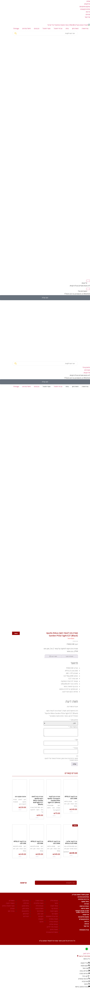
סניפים (88, 14)
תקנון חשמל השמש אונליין (80, 895)
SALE (12, 915)
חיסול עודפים (26, 28)
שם (76, 740)
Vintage (16, 28)
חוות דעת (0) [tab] (53, 656)
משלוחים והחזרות (83, 897)
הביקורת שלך (73, 727)
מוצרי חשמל (46, 28)
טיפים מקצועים (85, 9)
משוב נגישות (85, 908)
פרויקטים (87, 4)
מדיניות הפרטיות (83, 899)
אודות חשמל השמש (82, 912)
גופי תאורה (85, 28)
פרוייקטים (86, 915)
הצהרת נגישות (84, 906)
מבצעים (36, 28)
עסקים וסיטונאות (84, 6)
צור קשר (87, 17)
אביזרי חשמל (58, 28)
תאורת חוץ (75, 28)
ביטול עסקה (85, 901)
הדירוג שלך (74, 720)
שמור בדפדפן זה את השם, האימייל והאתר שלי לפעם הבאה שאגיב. (61, 759)
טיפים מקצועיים (84, 919)
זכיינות (88, 12)
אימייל (75, 748)
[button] (83, 956)
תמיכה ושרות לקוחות (82, 911)
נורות (67, 28)
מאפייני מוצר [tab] (69, 656)
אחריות (86, 904)
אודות (88, 1)
